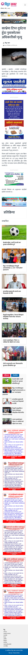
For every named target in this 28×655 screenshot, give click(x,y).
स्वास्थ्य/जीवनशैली (7, 644)
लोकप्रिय (15, 375)
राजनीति (5, 635)
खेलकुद (5, 641)
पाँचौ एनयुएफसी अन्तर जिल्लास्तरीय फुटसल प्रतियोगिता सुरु (13, 364)
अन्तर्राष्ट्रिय (6, 646)
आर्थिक (5, 639)
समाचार (5, 632)
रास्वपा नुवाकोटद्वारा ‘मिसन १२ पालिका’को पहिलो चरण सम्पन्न (11, 341)
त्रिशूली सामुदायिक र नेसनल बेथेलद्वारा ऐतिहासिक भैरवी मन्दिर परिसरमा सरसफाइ (13, 317)
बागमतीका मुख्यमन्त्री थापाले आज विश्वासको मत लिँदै (12, 292)
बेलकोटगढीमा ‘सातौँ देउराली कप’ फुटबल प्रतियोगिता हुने (12, 243)
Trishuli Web (16, 653)
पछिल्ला (6, 375)
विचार (5, 637)
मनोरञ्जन (5, 642)
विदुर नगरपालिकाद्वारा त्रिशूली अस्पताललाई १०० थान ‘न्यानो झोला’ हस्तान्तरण (13, 268)
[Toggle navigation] (25, 4)
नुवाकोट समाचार (7, 634)
